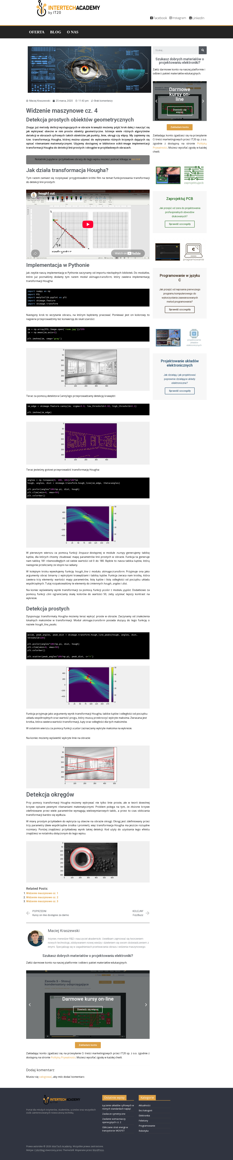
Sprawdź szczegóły (180, 224)
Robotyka (144, 1130)
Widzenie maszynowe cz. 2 (42, 897)
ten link (135, 159)
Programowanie (147, 1125)
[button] (84, 1036)
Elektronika (144, 1115)
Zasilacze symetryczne (113, 1113)
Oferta (36, 32)
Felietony (143, 1120)
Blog (55, 32)
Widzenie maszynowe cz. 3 (42, 901)
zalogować (45, 1077)
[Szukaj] (203, 50)
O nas (72, 32)
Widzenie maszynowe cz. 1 (42, 893)
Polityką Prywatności (63, 1057)
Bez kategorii (145, 1110)
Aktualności (144, 1105)
